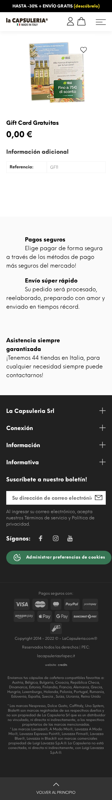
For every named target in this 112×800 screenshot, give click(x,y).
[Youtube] (69, 540)
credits (62, 665)
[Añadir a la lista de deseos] (83, 51)
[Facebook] (40, 539)
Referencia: (22, 167)
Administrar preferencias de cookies (65, 557)
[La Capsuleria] (27, 22)
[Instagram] (55, 539)
